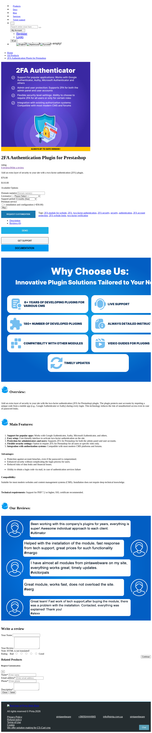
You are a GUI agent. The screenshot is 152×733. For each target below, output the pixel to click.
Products (17, 6)
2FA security (103, 213)
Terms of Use (14, 722)
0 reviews (5, 167)
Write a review (17, 167)
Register (21, 33)
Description (15, 220)
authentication (125, 213)
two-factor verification (77, 215)
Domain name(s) (9, 193)
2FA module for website (55, 213)
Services (16, 16)
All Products (13, 55)
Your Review (7, 648)
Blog (15, 13)
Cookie (11, 725)
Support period (8, 199)
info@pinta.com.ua (113, 716)
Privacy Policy (14, 717)
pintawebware (63, 716)
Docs (15, 9)
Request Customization (18, 214)
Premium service (9, 201)
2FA (70, 213)
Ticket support (19, 20)
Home (10, 52)
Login (19, 37)
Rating (4, 654)
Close (4, 692)
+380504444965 (87, 716)
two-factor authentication (84, 213)
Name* (4, 674)
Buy (4, 207)
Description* (7, 689)
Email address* (8, 678)
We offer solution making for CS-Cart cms (28, 727)
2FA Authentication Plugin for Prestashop (26, 58)
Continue (146, 657)
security (114, 213)
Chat (144, 727)
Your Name (6, 635)
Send (12, 692)
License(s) (6, 196)
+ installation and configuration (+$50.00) (23, 204)
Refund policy (14, 719)
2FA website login (57, 215)
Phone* (4, 681)
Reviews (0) (15, 223)
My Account (17, 30)
